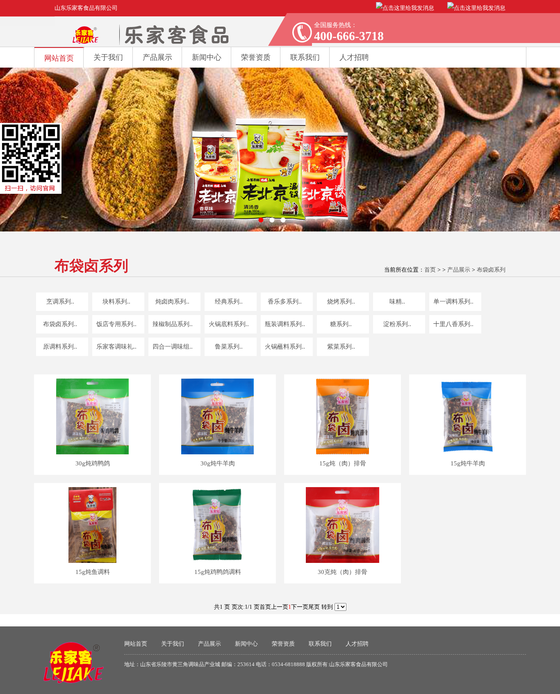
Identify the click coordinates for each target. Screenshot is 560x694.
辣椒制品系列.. (173, 324)
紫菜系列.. (341, 346)
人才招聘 (357, 644)
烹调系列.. (60, 301)
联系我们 (320, 644)
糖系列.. (341, 324)
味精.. (397, 301)
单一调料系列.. (453, 301)
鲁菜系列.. (229, 346)
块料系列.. (116, 301)
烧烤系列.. (341, 301)
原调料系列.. (60, 346)
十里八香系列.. (453, 324)
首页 (430, 270)
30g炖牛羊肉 (217, 463)
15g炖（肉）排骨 (342, 463)
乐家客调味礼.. (116, 346)
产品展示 (157, 57)
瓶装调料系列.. (285, 324)
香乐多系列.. (285, 301)
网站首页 (59, 58)
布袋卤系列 (491, 270)
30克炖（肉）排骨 (342, 572)
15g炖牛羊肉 (468, 463)
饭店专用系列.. (116, 324)
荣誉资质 (256, 57)
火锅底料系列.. (229, 324)
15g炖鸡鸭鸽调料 (217, 572)
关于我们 (108, 57)
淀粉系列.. (397, 324)
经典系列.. (229, 301)
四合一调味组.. (173, 346)
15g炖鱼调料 (92, 572)
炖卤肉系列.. (172, 301)
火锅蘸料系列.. (285, 346)
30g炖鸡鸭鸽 (92, 463)
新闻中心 (206, 57)
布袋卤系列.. (60, 324)
